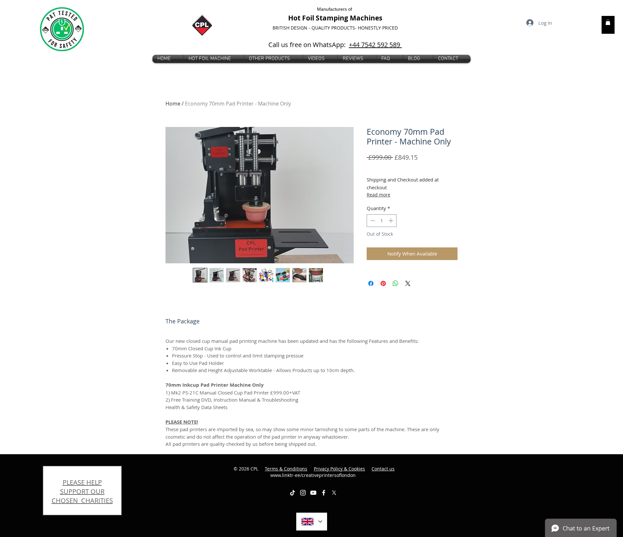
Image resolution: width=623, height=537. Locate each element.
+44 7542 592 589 (375, 44)
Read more (378, 195)
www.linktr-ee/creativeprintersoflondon (332, 472)
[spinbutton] (381, 221)
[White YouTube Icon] (313, 492)
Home (172, 103)
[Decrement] (372, 221)
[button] (273, 59)
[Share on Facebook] (371, 283)
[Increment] (391, 221)
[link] (607, 22)
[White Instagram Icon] (303, 492)
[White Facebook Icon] (323, 492)
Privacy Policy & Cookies (339, 469)
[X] (334, 492)
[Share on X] (408, 283)
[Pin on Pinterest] (383, 283)
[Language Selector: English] (311, 522)
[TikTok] (292, 492)
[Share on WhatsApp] (395, 283)
